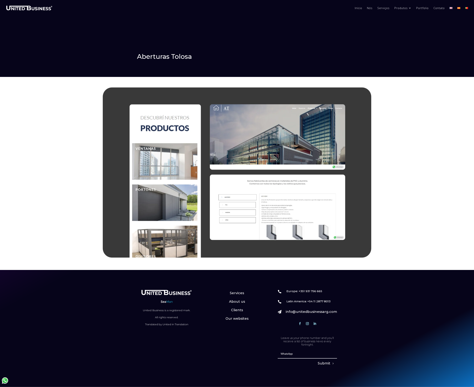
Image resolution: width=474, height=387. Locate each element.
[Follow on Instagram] (307, 324)
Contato (439, 8)
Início (358, 8)
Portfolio (422, 8)
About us (237, 302)
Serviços (383, 8)
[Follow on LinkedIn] (315, 324)
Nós (370, 8)
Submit (324, 363)
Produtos (401, 8)
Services (237, 293)
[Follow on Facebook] (300, 324)
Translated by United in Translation (166, 324)
